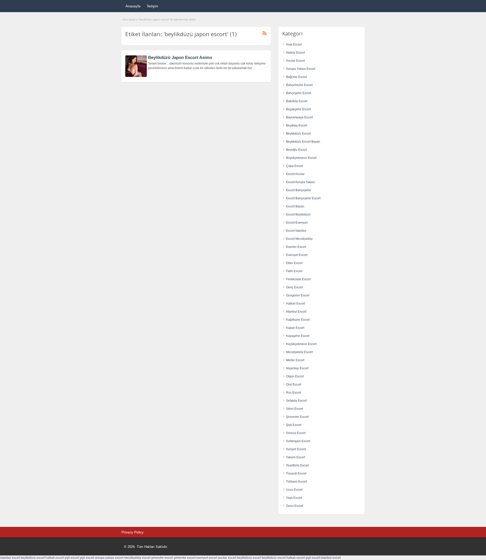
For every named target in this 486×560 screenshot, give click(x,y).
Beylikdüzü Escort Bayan (303, 141)
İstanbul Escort (296, 311)
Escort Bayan (295, 206)
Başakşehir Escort (298, 109)
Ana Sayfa (129, 19)
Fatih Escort (294, 271)
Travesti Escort (296, 473)
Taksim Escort (295, 457)
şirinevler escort (162, 557)
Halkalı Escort (295, 303)
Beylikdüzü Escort (298, 133)
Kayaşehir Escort (297, 336)
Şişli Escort (293, 425)
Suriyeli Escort (296, 449)
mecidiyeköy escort (137, 557)
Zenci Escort (294, 506)
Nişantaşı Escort (297, 368)
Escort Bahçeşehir (298, 190)
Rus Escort (293, 392)
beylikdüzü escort (33, 557)
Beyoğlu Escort (296, 150)
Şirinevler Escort (297, 417)
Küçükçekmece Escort (301, 344)
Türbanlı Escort (296, 481)
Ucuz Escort (294, 489)
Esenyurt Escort (297, 255)
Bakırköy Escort (296, 101)
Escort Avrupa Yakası (300, 182)
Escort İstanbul (296, 230)
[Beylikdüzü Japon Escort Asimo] (136, 76)
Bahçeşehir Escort (298, 93)
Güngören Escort (297, 295)
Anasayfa (133, 6)
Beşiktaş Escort (296, 125)
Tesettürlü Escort (297, 465)
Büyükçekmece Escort (301, 158)
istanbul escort (10, 557)
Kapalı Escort (295, 328)
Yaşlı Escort (294, 498)
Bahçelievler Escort (299, 85)
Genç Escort (294, 287)
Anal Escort (294, 44)
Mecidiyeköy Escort (299, 352)
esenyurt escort (206, 557)
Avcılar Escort (295, 60)
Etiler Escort (294, 263)
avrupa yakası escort (109, 557)
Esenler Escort (296, 247)
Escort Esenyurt (297, 222)
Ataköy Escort (295, 52)
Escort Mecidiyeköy (299, 239)
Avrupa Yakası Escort (300, 69)
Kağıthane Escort (298, 319)
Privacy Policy (133, 532)
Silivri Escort (294, 409)
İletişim (152, 6)
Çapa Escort (294, 166)
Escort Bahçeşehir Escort (303, 198)
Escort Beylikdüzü (298, 214)
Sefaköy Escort (296, 400)
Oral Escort (293, 384)
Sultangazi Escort (298, 441)
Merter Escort (295, 360)
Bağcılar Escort (296, 77)
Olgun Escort (295, 376)
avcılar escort (227, 557)
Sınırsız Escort (296, 433)
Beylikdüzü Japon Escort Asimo (180, 57)
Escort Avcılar (295, 174)
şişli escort (72, 557)
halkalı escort (55, 557)
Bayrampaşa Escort (299, 117)
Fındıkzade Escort (298, 279)
